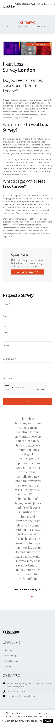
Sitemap (8, 666)
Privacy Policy (10, 655)
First (5, 316)
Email (6, 332)
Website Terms (11, 661)
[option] (27, 501)
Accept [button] (48, 721)
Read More (36, 720)
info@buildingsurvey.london (23, 696)
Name (6, 304)
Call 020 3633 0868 (22, 4)
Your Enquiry (9, 359)
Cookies (8, 650)
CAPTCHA (7, 378)
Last (4, 327)
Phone (6, 345)
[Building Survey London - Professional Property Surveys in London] (9, 7)
